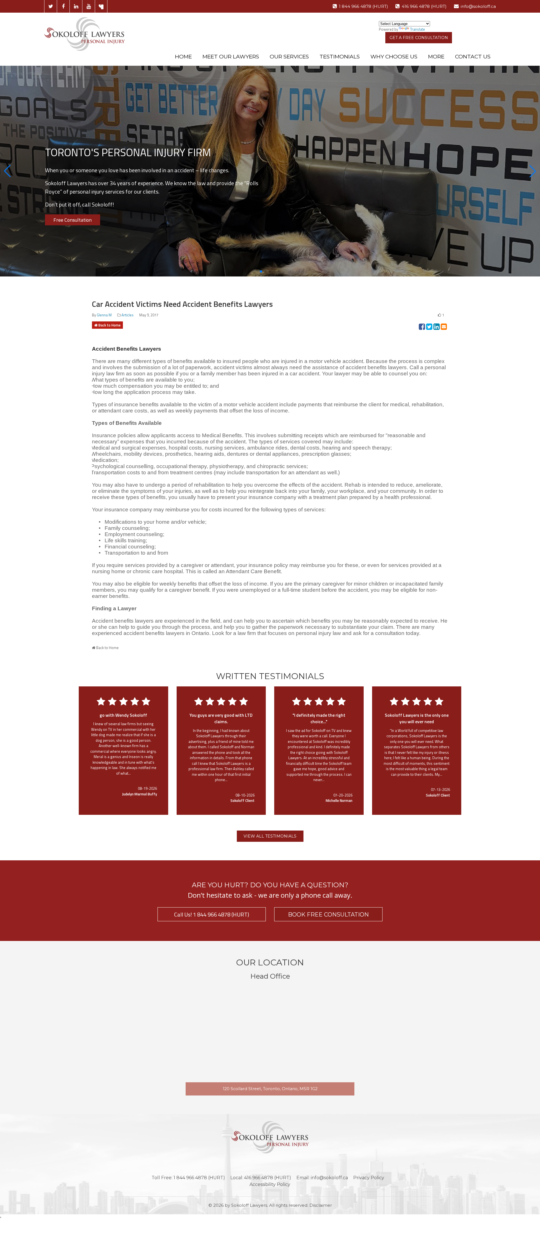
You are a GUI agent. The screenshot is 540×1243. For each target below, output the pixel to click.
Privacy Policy (368, 1177)
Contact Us (472, 56)
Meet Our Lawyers (230, 56)
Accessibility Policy (269, 1184)
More (436, 56)
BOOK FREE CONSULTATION (328, 914)
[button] (7, 171)
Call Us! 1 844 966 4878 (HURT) (211, 914)
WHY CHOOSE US (393, 56)
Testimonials (340, 56)
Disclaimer (320, 1205)
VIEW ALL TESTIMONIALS (270, 836)
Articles (128, 315)
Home (183, 56)
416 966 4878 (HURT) (424, 6)
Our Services (289, 56)
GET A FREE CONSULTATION (419, 37)
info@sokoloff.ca (478, 6)
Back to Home (109, 325)
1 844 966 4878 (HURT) (363, 6)
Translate (417, 29)
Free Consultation (72, 220)
